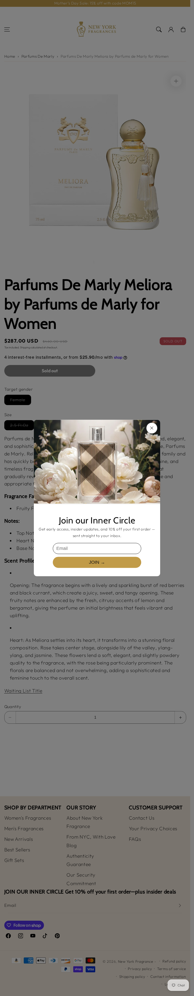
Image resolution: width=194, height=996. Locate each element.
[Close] (151, 428)
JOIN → (97, 562)
